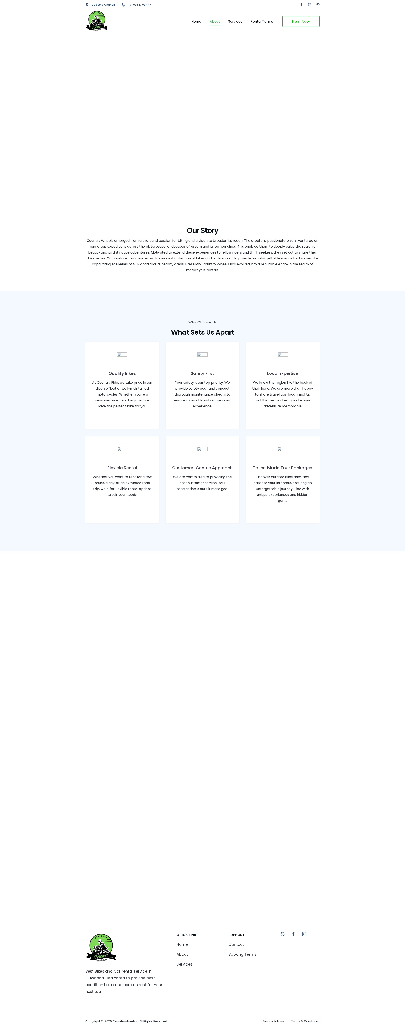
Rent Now (301, 21)
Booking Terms (242, 954)
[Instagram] (309, 4)
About (215, 21)
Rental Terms (262, 21)
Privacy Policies (273, 1021)
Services (235, 21)
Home (196, 21)
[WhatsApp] (318, 4)
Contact (236, 944)
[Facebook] (301, 4)
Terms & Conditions (305, 1021)
